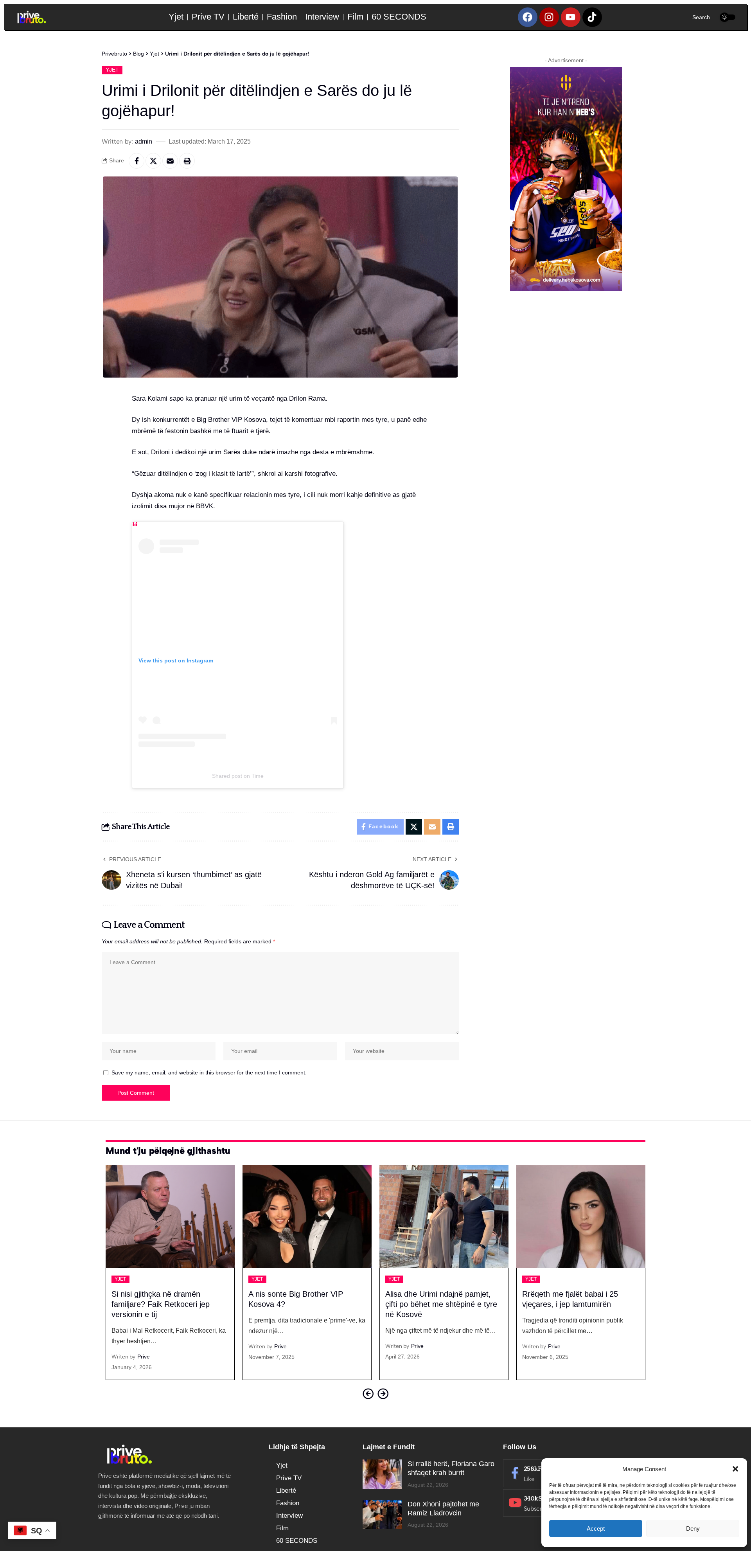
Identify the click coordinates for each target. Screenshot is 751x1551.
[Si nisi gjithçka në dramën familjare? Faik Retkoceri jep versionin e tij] (580, 1216)
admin (143, 141)
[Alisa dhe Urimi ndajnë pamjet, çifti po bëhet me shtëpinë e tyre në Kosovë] (307, 1216)
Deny (693, 1528)
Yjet (112, 70)
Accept (596, 1528)
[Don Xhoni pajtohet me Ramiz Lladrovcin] (382, 1514)
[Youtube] (570, 17)
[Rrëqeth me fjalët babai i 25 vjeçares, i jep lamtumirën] (443, 1216)
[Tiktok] (592, 17)
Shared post (227, 776)
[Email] (170, 161)
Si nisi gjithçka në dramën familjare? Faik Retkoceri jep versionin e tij (571, 1304)
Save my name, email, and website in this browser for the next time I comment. (209, 1073)
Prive (143, 1346)
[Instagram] (549, 17)
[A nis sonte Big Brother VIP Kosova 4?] (170, 1216)
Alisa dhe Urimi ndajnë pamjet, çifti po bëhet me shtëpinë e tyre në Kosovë (304, 1304)
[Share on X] (153, 161)
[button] (735, 1469)
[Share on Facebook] (136, 161)
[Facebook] (527, 17)
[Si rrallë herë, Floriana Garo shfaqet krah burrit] (382, 1474)
